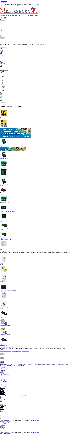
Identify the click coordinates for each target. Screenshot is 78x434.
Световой (3, 90)
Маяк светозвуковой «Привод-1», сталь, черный (5, 145)
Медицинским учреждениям (4, 373)
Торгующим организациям (4, 0)
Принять (1, 413)
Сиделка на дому (3, 380)
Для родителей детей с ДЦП (4, 381)
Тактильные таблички (14, 351)
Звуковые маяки (23, 351)
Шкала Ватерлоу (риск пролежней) (5, 376)
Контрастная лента (27, 351)
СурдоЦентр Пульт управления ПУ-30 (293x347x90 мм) (6, 239)
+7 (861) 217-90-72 (3, 425)
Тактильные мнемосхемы (3, 351)
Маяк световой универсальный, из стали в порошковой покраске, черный (8, 211)
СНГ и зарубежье (3, 428)
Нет (2, 83)
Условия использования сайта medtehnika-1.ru (34, 420)
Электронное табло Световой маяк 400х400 (4, 167)
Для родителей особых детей (3, 102)
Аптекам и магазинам (3, 2)
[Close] (0, 414)
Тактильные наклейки (19, 351)
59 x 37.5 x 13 (3, 76)
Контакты (2, 29)
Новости (1, 92)
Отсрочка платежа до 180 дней (4, 374)
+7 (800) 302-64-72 (3, 18)
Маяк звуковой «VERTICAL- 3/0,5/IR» (4, 281)
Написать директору (3, 371)
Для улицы (3, 87)
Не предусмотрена (4, 80)
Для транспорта (3, 86)
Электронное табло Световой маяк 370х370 (4, 202)
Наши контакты (3, 367)
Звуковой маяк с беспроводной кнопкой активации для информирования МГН (8, 272)
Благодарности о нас (3, 368)
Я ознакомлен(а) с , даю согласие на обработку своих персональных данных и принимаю (20, 420)
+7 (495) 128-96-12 (3, 423)
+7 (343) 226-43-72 (3, 17)
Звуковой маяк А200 (2, 263)
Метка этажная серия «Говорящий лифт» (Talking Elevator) (6, 343)
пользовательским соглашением (28, 44)
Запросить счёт (1, 127)
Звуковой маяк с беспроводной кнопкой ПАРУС (5, 325)
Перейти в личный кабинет (3, 47)
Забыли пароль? (2, 38)
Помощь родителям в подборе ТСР (5, 375)
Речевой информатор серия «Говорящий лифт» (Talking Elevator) (7, 316)
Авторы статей (3, 379)
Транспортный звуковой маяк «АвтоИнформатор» (5, 334)
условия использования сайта (38, 44)
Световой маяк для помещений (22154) (4, 126)
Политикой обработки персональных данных (9, 420)
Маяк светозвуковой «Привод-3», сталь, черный (5, 158)
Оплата (2, 30)
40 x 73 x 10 (3, 74)
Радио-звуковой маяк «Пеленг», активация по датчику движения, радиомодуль (8, 290)
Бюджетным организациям (4, 1)
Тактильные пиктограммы (8, 351)
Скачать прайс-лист (2, 387)
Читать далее (69, 252)
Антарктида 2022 (3, 370)
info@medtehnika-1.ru (37, 4)
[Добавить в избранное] (7, 184)
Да (2, 79)
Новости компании (3, 369)
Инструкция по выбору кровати (3, 95)
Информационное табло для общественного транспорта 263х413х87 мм (7, 193)
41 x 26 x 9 (3, 75)
